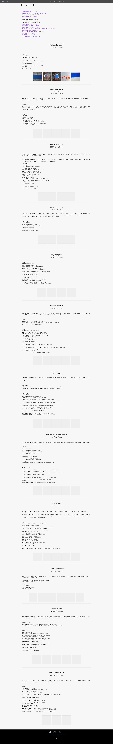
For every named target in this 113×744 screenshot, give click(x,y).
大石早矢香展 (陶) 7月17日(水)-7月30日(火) (30, 27)
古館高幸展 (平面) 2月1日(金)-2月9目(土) (30, 11)
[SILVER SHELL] (110, 1)
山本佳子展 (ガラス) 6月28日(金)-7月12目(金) (31, 25)
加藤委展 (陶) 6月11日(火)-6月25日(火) (29, 24)
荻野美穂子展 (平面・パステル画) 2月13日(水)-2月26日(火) (34, 13)
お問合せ (55, 1)
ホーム (51, 1)
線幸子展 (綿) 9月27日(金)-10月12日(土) (30, 30)
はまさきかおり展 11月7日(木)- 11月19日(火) (31, 33)
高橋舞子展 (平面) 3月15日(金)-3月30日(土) (30, 16)
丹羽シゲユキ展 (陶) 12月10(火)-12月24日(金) (31, 36)
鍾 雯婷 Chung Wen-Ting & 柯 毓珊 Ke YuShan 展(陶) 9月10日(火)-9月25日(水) (38, 28)
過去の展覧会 (61, 1)
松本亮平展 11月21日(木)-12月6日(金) (30, 34)
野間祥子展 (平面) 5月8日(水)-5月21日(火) (30, 21)
